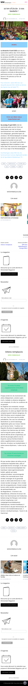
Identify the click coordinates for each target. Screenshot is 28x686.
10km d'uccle (11, 163)
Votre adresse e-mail (6, 298)
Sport (20, 166)
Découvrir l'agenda (7, 341)
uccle (13, 530)
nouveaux (11, 527)
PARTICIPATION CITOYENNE (9, 218)
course (13, 166)
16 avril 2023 (21, 163)
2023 (7, 166)
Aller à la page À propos (9, 604)
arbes (3, 527)
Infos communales (14, 14)
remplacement (21, 527)
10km (3, 163)
